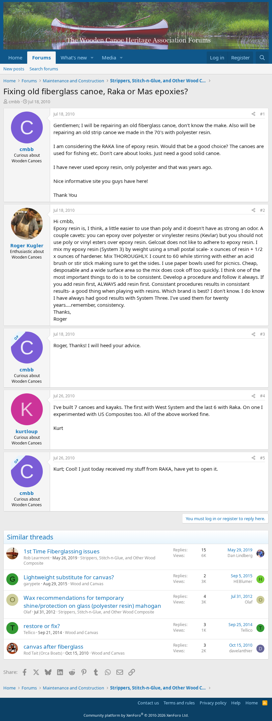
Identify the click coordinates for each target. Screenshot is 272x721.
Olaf (27, 612)
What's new (74, 57)
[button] (92, 57)
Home (15, 57)
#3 (262, 334)
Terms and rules (179, 703)
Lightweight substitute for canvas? (69, 577)
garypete (32, 584)
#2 (262, 210)
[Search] (262, 57)
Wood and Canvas (86, 584)
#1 (262, 114)
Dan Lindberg (240, 555)
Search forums (44, 69)
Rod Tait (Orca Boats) (43, 653)
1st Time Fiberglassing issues (62, 551)
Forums (41, 57)
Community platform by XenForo (136, 715)
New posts (13, 69)
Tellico (29, 632)
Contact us (148, 703)
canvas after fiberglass (53, 646)
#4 (262, 396)
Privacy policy (213, 703)
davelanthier (240, 651)
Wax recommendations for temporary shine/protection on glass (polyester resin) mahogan (92, 601)
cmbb (14, 102)
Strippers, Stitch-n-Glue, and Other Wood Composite (89, 560)
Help (235, 703)
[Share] (253, 114)
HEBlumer (243, 581)
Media (109, 57)
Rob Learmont (36, 558)
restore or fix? (42, 626)
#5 (262, 458)
